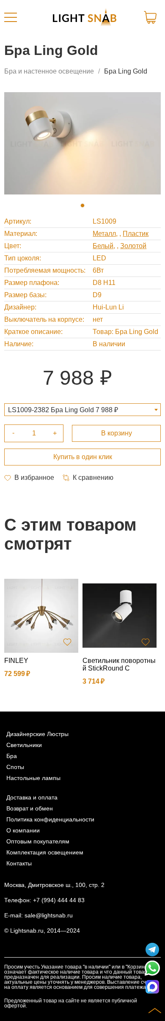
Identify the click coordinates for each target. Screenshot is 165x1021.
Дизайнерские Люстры (37, 734)
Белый (103, 245)
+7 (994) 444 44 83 (59, 900)
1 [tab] (82, 205)
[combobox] (82, 409)
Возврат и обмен (29, 808)
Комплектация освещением (44, 852)
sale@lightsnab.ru (49, 915)
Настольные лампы (33, 778)
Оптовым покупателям (37, 841)
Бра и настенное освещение (49, 71)
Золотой (133, 245)
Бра (11, 756)
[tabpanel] (82, 143)
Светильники (24, 745)
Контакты (19, 863)
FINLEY (16, 660)
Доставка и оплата (32, 797)
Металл (104, 233)
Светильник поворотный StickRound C (119, 664)
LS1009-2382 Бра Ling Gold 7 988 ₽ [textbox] (63, 409)
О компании (23, 830)
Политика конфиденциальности (50, 819)
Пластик (135, 233)
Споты (15, 767)
